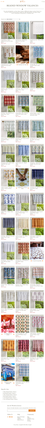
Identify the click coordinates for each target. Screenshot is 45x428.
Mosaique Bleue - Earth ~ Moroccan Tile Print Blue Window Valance (22, 114)
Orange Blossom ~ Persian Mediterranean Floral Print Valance (7, 41)
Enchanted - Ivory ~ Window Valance (22, 284)
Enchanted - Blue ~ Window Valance (7, 284)
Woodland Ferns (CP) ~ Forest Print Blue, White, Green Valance (36, 139)
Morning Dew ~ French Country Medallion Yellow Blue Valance (35, 164)
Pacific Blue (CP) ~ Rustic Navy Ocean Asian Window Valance (36, 188)
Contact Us (19, 418)
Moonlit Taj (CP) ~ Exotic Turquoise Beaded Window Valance (36, 212)
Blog (28, 416)
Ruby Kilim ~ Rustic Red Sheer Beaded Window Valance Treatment (22, 358)
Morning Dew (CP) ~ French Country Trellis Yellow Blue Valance (7, 164)
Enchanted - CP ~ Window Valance (36, 88)
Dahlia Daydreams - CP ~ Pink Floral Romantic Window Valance (36, 310)
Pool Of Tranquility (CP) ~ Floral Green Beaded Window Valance (21, 334)
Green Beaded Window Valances (9, 397)
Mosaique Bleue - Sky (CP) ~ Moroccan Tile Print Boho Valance (22, 383)
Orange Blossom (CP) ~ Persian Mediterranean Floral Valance (6, 65)
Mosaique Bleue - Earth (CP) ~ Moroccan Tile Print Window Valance (36, 285)
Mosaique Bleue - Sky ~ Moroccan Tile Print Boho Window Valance (36, 65)
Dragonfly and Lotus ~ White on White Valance (36, 41)
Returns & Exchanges (21, 416)
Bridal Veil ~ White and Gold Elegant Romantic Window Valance (22, 212)
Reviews (28, 419)
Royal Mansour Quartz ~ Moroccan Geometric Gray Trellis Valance (22, 310)
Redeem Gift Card (20, 419)
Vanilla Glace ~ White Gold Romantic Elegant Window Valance (22, 89)
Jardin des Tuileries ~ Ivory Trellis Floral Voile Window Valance (7, 139)
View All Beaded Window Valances (10, 399)
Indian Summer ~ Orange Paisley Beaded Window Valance (35, 237)
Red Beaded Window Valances (9, 393)
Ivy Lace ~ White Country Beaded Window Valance (7, 310)
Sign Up (32, 410)
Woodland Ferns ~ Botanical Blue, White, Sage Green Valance (21, 41)
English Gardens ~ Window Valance (7, 211)
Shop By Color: (3, 19)
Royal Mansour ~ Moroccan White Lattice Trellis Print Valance (7, 261)
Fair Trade (29, 420)
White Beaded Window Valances (9, 391)
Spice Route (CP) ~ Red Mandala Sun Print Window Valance (22, 261)
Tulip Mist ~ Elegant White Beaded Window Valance (7, 89)
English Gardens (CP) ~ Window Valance (21, 164)
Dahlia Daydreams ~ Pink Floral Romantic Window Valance (35, 334)
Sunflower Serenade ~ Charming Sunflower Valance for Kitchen (6, 188)
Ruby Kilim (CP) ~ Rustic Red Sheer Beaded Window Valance (36, 358)
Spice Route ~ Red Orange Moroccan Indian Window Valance (7, 114)
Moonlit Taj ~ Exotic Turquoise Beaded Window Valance (22, 139)
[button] (2, 1)
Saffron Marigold (28, 424)
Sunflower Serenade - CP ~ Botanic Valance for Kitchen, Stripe (21, 237)
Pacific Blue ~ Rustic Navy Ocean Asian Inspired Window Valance (7, 237)
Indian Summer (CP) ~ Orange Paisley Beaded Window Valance (7, 358)
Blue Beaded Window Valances (9, 396)
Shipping (18, 417)
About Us (28, 417)
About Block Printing (30, 418)
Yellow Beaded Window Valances (10, 394)
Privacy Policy (16, 424)
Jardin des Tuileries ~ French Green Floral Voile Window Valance (36, 114)
